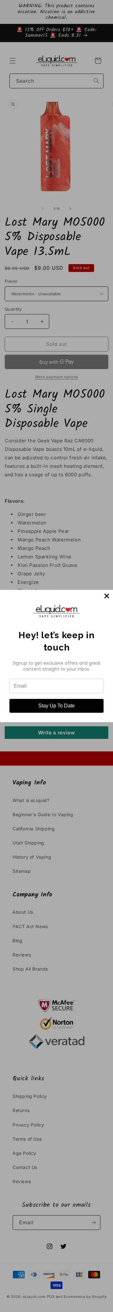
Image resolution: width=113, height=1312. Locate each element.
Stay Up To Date (56, 705)
